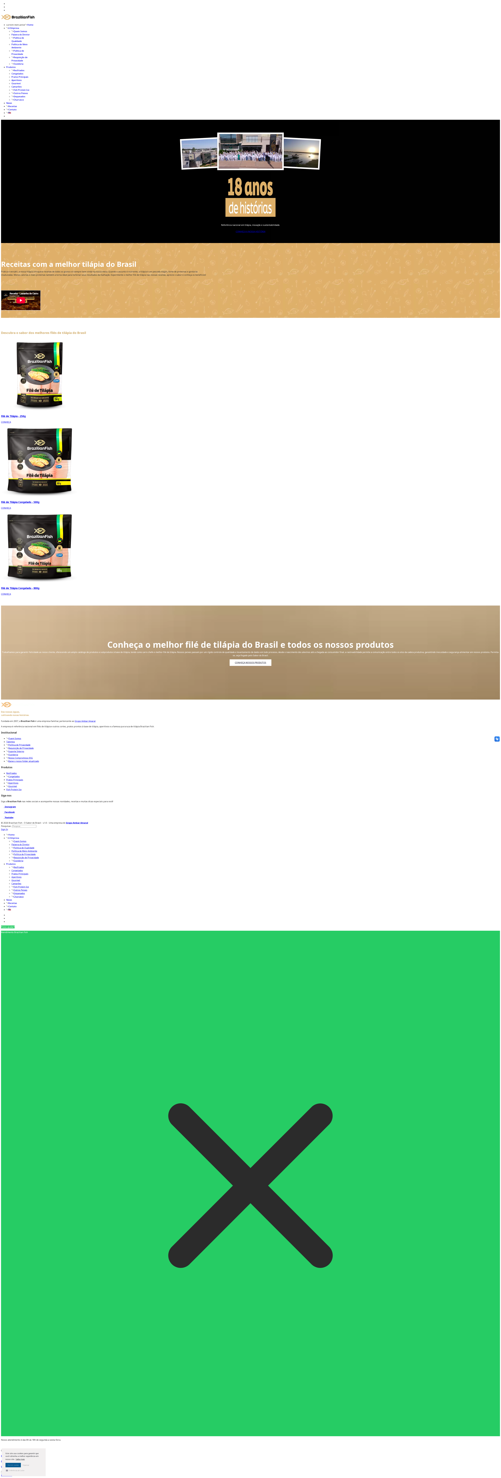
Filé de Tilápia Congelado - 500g (20, 502)
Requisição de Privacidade (21, 748)
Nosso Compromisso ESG (20, 757)
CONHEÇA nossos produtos (250, 662)
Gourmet (16, 83)
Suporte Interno (16, 751)
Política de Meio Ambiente (24, 851)
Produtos (11, 67)
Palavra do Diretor (20, 34)
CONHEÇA (6, 422)
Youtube (8, 817)
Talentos (10, 741)
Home (30, 24)
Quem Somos (20, 31)
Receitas (12, 106)
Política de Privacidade (19, 744)
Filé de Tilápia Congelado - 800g (20, 588)
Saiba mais (20, 1459)
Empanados (19, 96)
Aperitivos (16, 80)
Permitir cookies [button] (13, 1465)
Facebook (9, 812)
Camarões (16, 86)
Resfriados (19, 70)
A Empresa (13, 28)
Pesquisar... (6, 826)
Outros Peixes (21, 93)
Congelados (17, 73)
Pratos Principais (19, 76)
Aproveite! (12, 284)
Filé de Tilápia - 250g (13, 416)
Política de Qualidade (24, 847)
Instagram (10, 806)
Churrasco (19, 99)
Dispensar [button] (26, 1465)
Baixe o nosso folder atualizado (23, 761)
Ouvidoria (18, 63)
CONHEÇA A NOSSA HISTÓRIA (250, 231)
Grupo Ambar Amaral (85, 721)
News (9, 103)
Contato (12, 109)
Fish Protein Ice (21, 90)
